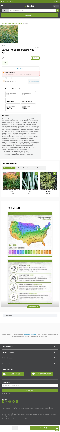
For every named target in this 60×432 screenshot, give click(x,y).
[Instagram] (17, 402)
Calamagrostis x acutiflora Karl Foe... (11, 190)
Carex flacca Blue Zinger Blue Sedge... (30, 190)
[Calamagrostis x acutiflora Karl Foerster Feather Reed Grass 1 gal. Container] (11, 180)
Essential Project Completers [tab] (25, 167)
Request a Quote (45, 428)
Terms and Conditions (29, 334)
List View (36, 58)
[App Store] (15, 374)
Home (3, 23)
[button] (8, 1)
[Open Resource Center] (57, 429)
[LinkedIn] (13, 402)
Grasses (25, 23)
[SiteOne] (29, 7)
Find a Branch (6, 382)
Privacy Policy (16, 418)
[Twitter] (6, 402)
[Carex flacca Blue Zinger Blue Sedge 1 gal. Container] (30, 180)
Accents (20, 23)
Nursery (15, 23)
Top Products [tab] (40, 167)
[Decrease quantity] (7, 428)
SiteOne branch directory (8, 393)
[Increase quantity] (23, 428)
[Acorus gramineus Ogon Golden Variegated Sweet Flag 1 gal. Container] (48, 180)
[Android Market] (44, 374)
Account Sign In (29, 15)
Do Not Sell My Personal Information (30, 418)
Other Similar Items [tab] (9, 167)
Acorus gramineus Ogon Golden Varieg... (48, 190)
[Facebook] (3, 402)
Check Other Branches (34, 81)
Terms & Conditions (6, 418)
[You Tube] (10, 402)
